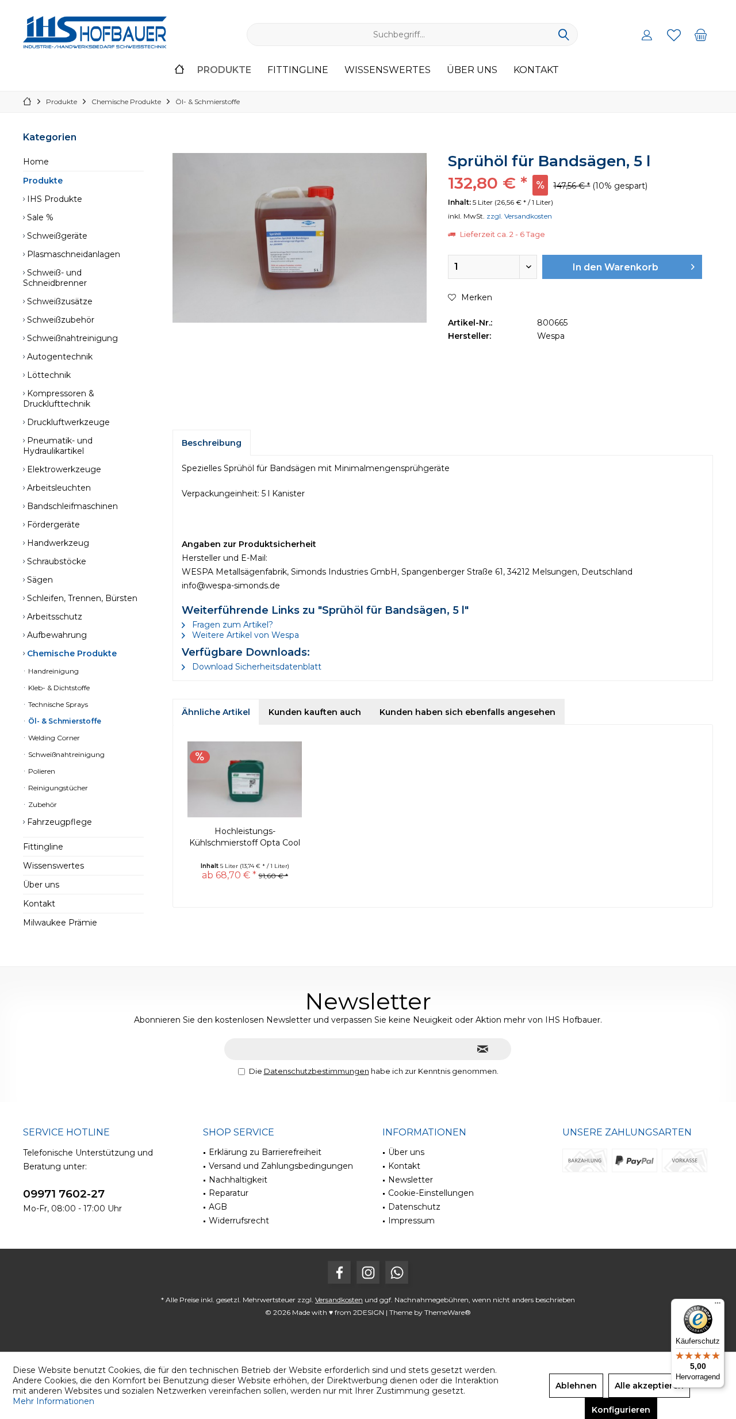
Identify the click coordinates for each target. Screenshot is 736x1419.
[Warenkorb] (701, 34)
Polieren (40, 771)
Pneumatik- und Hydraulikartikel (58, 445)
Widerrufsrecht (239, 1220)
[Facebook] (339, 1272)
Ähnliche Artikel (216, 712)
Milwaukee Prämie (60, 922)
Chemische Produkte (71, 653)
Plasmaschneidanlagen (72, 254)
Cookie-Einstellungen (431, 1193)
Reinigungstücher (57, 787)
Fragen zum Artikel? (231, 624)
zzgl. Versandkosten (519, 216)
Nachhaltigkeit (238, 1180)
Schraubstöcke (55, 561)
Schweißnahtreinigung (71, 338)
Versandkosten (339, 1299)
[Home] (179, 70)
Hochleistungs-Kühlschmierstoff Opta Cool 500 (244, 837)
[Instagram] (367, 1272)
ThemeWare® (447, 1312)
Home (36, 161)
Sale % (39, 217)
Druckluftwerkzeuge (67, 422)
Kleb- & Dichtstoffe (58, 687)
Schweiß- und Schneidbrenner (55, 277)
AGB (218, 1207)
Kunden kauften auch (315, 712)
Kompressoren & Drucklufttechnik (58, 398)
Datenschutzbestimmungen (316, 1071)
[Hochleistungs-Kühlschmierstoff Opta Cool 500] (244, 779)
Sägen (39, 580)
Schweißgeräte (56, 236)
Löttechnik (48, 375)
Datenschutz (414, 1207)
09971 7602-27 (64, 1193)
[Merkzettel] (674, 34)
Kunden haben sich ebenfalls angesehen (467, 712)
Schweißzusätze (59, 301)
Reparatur (228, 1193)
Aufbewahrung (56, 635)
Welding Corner (53, 737)
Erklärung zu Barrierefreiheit (265, 1152)
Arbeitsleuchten (58, 488)
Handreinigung (52, 671)
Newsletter (410, 1180)
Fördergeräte (52, 524)
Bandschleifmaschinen (71, 506)
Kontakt (39, 903)
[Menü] (717, 1306)
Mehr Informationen (53, 1401)
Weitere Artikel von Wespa (244, 635)
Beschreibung (211, 443)
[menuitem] (701, 34)
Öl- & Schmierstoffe (63, 721)
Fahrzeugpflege (58, 822)
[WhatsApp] (396, 1272)
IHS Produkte (53, 199)
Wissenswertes (53, 865)
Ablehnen (576, 1385)
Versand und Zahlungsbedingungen (281, 1166)
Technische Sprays (57, 704)
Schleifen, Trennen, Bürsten (81, 598)
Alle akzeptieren (649, 1385)
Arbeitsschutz (53, 616)
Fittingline (43, 847)
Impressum (411, 1220)
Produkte (43, 180)
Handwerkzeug (57, 543)
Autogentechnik (59, 356)
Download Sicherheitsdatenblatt (255, 666)
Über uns (41, 884)
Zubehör (41, 804)
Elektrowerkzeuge (63, 469)
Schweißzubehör (59, 320)
